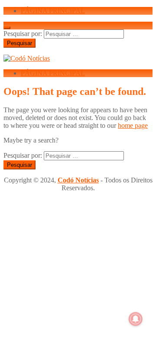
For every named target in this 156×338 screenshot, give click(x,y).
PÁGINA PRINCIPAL (53, 10)
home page (133, 125)
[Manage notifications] (136, 319)
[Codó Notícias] (26, 58)
